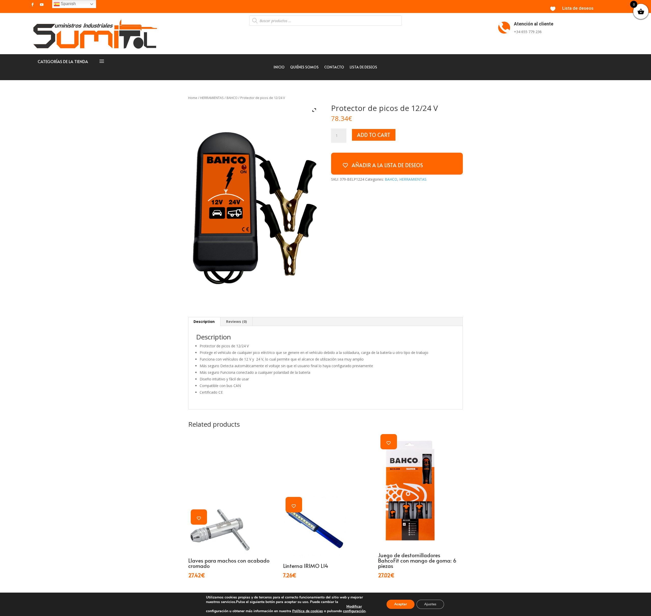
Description (204, 321)
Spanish (68, 4)
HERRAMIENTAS (212, 97)
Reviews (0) (236, 321)
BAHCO (232, 97)
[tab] (204, 321)
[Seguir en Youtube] (41, 4)
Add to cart (373, 134)
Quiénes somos (304, 67)
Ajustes (430, 604)
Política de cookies (307, 611)
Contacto (334, 67)
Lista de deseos (578, 8)
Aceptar (400, 604)
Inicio (279, 67)
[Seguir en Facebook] (32, 4)
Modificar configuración (354, 608)
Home (192, 97)
